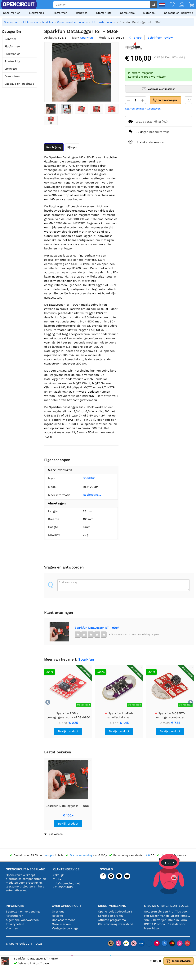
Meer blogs (152, 928)
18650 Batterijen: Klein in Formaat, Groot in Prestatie (167, 920)
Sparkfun (89, 478)
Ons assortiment (63, 920)
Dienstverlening (112, 906)
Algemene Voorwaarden (22, 920)
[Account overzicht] (179, 5)
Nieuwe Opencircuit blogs (166, 906)
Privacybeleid (15, 924)
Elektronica (36, 12)
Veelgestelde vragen (66, 928)
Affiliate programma (112, 920)
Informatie (15, 906)
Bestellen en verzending (23, 911)
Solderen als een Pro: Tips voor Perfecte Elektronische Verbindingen (167, 911)
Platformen (60, 12)
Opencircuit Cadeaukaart (115, 911)
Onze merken (11, 12)
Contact (58, 879)
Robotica (81, 12)
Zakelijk (58, 875)
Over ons (58, 911)
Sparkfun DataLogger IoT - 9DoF (97, 627)
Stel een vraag (68, 582)
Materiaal (149, 12)
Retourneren (14, 915)
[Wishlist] (170, 5)
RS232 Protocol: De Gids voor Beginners (167, 924)
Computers (127, 12)
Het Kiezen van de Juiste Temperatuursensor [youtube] (167, 915)
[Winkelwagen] (189, 5)
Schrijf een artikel (110, 915)
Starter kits (103, 12)
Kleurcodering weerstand (115, 924)
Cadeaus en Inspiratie (178, 12)
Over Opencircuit (66, 906)
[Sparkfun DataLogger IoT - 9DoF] (50, 109)
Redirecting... (92, 494)
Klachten (12, 928)
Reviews (58, 915)
